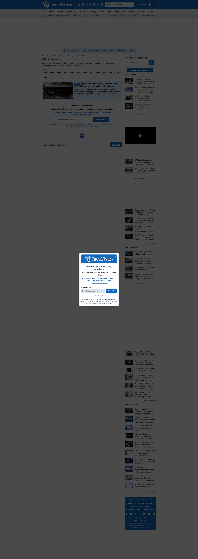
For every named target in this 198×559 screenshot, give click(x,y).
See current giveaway (99, 283)
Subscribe (111, 291)
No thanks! (99, 296)
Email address (86, 287)
